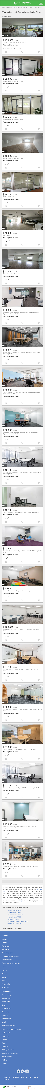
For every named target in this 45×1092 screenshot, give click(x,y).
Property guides (7, 1008)
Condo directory (7, 959)
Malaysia (4, 1043)
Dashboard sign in (7, 995)
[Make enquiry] (6, 52)
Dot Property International (10, 1053)
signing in (20, 901)
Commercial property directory (11, 963)
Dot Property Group (8, 1050)
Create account (6, 998)
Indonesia (5, 1046)
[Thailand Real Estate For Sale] (22, 3)
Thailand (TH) (6, 1033)
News (3, 1005)
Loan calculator (6, 1019)
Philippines (5, 1036)
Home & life (5, 1012)
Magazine (5, 1015)
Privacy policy (6, 984)
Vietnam (4, 1040)
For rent (4, 943)
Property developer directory (10, 956)
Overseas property (7, 953)
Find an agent (6, 946)
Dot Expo (5, 1060)
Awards (4, 1022)
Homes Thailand (7, 1056)
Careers (4, 977)
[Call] (22, 52)
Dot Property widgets (8, 1025)
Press (3, 980)
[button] (39, 52)
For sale (4, 939)
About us (4, 970)
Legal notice (5, 987)
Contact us (5, 974)
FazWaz (4, 1063)
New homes (5, 949)
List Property (6, 1002)
